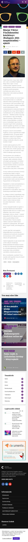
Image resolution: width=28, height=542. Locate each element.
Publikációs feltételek (8, 508)
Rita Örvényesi (8, 46)
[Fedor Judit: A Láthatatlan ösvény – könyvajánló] (14, 359)
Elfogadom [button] (16, 538)
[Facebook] (3, 484)
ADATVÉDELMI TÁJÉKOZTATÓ (10, 511)
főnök (9, 262)
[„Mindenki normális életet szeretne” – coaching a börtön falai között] (8, 432)
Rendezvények (17, 301)
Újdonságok (11, 26)
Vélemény (18, 26)
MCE (15, 326)
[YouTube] (10, 484)
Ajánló (5, 26)
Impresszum (5, 498)
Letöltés (4, 525)
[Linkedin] (6, 484)
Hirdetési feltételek (7, 504)
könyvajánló (16, 262)
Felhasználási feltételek (8, 514)
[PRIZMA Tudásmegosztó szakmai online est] (14, 334)
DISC (5, 262)
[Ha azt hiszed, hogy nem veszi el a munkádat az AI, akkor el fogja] (8, 425)
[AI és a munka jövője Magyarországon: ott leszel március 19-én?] (14, 309)
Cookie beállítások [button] (7, 538)
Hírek (11, 301)
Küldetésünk (5, 495)
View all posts (7, 273)
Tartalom (7, 303)
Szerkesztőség (9, 318)
